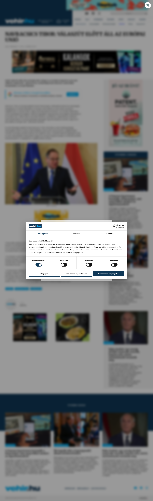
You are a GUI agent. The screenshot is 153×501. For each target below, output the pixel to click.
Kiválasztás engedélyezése (76, 274)
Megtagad (44, 274)
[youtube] (86, 13)
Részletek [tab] (76, 233)
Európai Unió (36, 289)
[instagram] (99, 13)
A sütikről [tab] (110, 233)
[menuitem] (77, 19)
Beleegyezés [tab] (43, 233)
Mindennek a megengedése (108, 274)
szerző (22, 303)
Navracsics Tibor (21, 289)
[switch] (64, 264)
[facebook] (93, 13)
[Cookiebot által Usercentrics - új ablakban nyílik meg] (114, 226)
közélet (9, 289)
